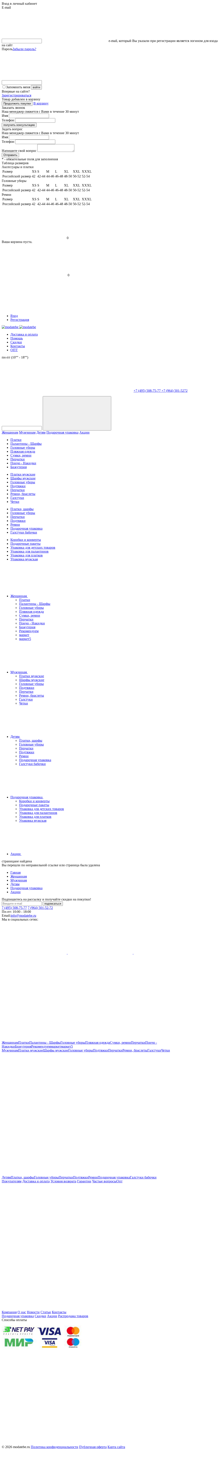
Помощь (16, 338)
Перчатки (17, 459)
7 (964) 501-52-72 (40, 908)
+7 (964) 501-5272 (175, 390)
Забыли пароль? (24, 49)
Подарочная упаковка (62, 432)
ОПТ (14, 350)
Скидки (16, 342)
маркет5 (25, 639)
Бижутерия (18, 467)
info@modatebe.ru (23, 915)
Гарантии (84, 1181)
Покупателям (11, 1181)
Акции (84, 432)
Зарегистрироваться (16, 95)
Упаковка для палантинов (29, 551)
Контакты (17, 346)
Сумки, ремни (20, 455)
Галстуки (17, 498)
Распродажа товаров (73, 1316)
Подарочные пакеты (25, 543)
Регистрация (19, 320)
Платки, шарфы (22, 509)
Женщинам (10, 432)
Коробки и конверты (25, 540)
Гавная (15, 872)
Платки (15, 440)
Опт (119, 1181)
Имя (5, 115)
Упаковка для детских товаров (32, 547)
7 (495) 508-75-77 (14, 908)
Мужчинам (27, 432)
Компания (9, 1312)
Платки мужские (22, 474)
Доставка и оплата (24, 334)
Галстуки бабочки (23, 532)
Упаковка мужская (24, 559)
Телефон (8, 120)
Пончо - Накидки (23, 463)
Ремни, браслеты (22, 494)
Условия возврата (63, 1181)
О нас (22, 1312)
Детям (41, 432)
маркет (24, 635)
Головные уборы (22, 447)
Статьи (46, 1312)
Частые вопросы (104, 1181)
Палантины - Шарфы (26, 443)
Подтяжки (18, 486)
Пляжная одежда (22, 451)
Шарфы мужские (23, 478)
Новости (33, 1312)
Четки (14, 501)
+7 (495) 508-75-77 (148, 390)
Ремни (15, 524)
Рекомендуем (29, 631)
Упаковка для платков (26, 555)
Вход (14, 316)
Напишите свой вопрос (19, 151)
